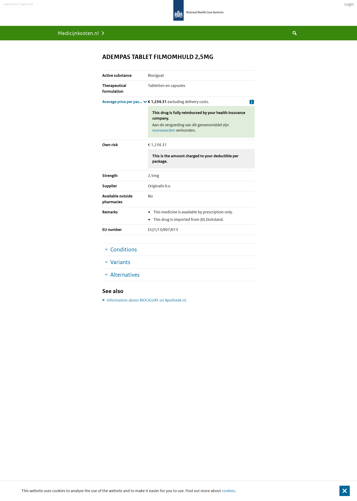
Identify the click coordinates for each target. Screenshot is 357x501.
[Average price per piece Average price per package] (124, 102)
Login (349, 4)
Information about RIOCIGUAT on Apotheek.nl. (147, 300)
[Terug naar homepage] (178, 10)
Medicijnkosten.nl (78, 33)
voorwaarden (163, 130)
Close (342, 491)
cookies (228, 490)
